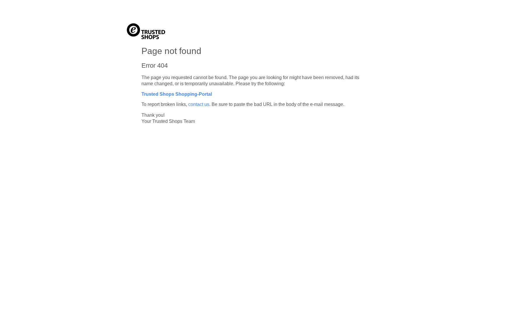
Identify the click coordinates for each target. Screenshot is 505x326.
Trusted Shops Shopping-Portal (176, 94)
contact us (198, 104)
